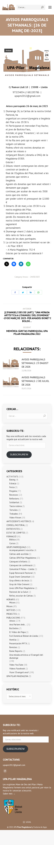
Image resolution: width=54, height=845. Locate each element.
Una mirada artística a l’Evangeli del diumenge (26, 656)
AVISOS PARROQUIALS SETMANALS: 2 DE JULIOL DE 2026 (35, 381)
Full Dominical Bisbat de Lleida (23, 636)
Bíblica (12, 539)
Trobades (13, 513)
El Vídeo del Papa (17, 632)
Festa (12, 487)
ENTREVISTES (13, 529)
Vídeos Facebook (17, 668)
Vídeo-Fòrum (15, 517)
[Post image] (11, 364)
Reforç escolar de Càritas (21, 595)
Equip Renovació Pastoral (21, 573)
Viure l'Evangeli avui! (19, 672)
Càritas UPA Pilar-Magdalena (22, 557)
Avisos (8, 51)
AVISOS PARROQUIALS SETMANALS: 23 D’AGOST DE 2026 (35, 363)
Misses (12, 602)
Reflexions (14, 498)
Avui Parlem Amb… (17, 624)
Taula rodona (15, 506)
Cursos (12, 543)
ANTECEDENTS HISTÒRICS (18, 521)
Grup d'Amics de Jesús (19, 580)
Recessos (13, 494)
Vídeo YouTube (16, 664)
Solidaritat (14, 502)
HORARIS (10, 599)
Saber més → (9, 793)
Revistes (13, 647)
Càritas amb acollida (18, 554)
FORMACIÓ (11, 536)
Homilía (12, 639)
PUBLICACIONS (13, 617)
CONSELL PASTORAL (15, 525)
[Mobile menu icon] (50, 7)
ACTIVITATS (12, 476)
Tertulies (13, 510)
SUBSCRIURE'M (19, 454)
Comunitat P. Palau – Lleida (21, 569)
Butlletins (14, 628)
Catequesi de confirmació (21, 565)
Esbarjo (12, 483)
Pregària (13, 491)
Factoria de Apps (40, 827)
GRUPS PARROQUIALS (16, 547)
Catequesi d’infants (18, 561)
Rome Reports (15, 651)
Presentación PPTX (18, 643)
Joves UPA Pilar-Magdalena (21, 588)
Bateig (12, 479)
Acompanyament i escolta (21, 550)
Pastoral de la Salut (18, 591)
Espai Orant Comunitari (19, 576)
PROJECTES (11, 614)
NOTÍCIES (10, 610)
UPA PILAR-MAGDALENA (17, 676)
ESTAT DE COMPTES (15, 532)
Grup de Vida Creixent (19, 584)
